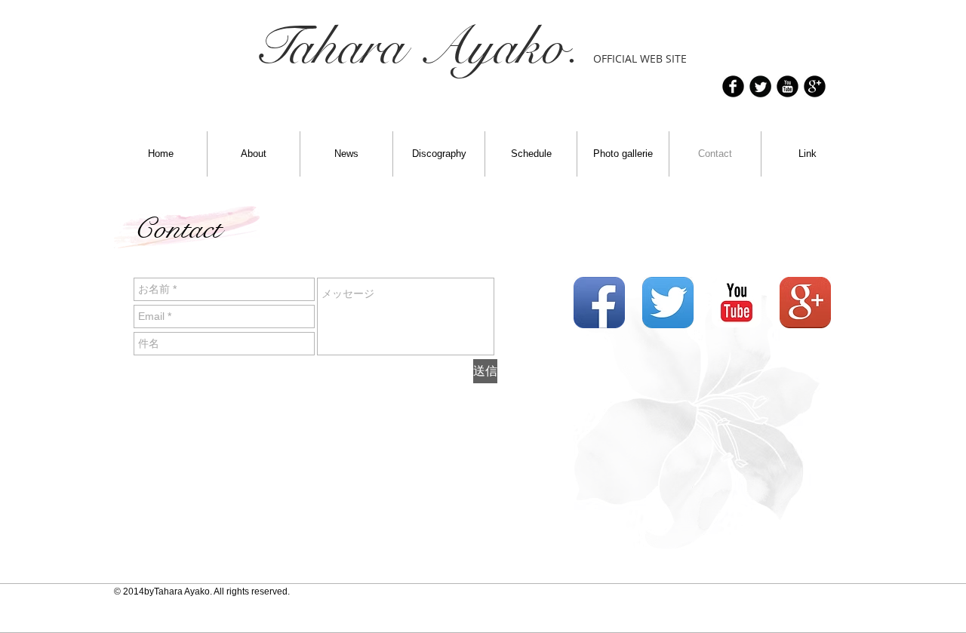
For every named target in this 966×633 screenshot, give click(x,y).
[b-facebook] (733, 86)
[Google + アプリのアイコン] (805, 302)
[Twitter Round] (760, 86)
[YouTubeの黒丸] (787, 86)
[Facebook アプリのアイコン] (599, 302)
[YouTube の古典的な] (736, 302)
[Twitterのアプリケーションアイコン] (668, 302)
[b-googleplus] (815, 86)
